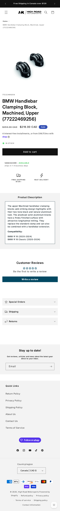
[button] (6, 12)
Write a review (30, 279)
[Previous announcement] (5, 4)
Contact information (31, 505)
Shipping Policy (14, 407)
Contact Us (12, 421)
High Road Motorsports (28, 492)
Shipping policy (41, 500)
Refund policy (27, 496)
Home (5, 21)
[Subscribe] (51, 366)
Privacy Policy (13, 400)
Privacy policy (42, 496)
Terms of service (23, 500)
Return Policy (13, 393)
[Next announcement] (55, 4)
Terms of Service (15, 427)
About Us (10, 414)
